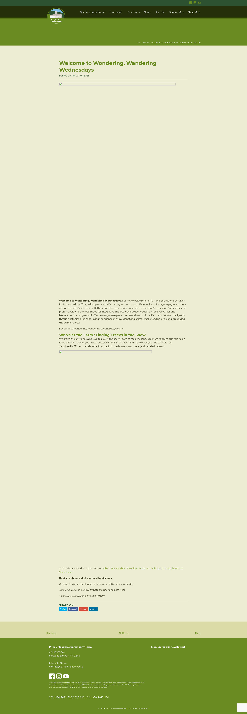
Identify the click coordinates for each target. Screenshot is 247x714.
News (147, 12)
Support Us (175, 12)
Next (198, 633)
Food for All (115, 12)
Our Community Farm (92, 12)
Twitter (63, 609)
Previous (51, 633)
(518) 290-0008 (58, 663)
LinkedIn (93, 609)
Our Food (133, 12)
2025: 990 (103, 697)
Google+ (83, 609)
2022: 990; (67, 697)
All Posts (123, 633)
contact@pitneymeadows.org (66, 666)
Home (140, 43)
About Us (193, 12)
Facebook (73, 609)
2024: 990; (91, 697)
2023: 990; (79, 697)
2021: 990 (54, 697)
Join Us (160, 12)
